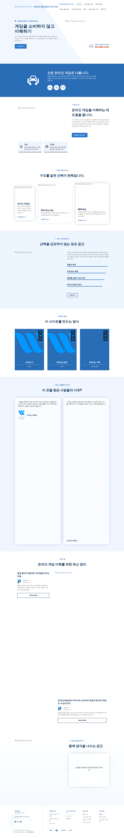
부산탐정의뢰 (30, 832)
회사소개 (79, 4)
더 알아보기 (20, 46)
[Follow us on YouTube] (21, 821)
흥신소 (101, 814)
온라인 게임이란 (76, 9)
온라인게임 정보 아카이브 (46, 6)
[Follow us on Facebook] (15, 821)
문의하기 (103, 9)
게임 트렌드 (98, 4)
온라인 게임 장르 (64, 9)
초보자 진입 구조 (93, 9)
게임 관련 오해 (88, 4)
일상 (85, 9)
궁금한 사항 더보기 (79, 135)
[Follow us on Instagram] (18, 821)
